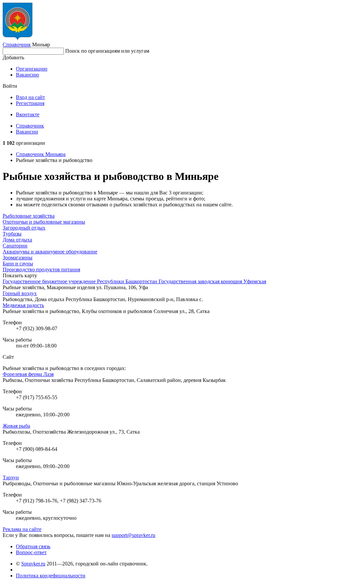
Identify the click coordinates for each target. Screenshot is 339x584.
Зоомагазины (17, 257)
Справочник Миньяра (41, 154)
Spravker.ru (33, 563)
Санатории (15, 245)
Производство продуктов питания (41, 269)
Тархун (11, 477)
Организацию (31, 69)
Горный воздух (20, 293)
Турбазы (12, 234)
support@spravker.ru (133, 535)
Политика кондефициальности (50, 575)
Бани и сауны (18, 263)
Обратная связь (33, 546)
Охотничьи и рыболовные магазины (44, 222)
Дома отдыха (17, 239)
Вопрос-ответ (31, 552)
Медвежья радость (23, 305)
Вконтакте (27, 114)
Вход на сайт (30, 97)
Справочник (17, 44)
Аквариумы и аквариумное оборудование (50, 251)
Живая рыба (16, 426)
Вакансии (27, 131)
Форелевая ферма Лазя (28, 374)
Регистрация (30, 103)
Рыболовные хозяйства (29, 216)
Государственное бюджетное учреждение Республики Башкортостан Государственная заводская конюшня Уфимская (134, 281)
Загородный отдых (24, 228)
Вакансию (27, 75)
